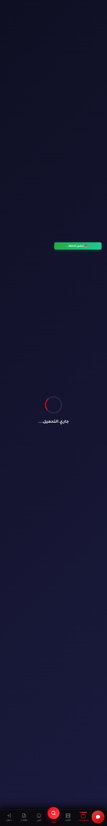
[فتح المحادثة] (98, 816)
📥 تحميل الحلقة (77, 246)
